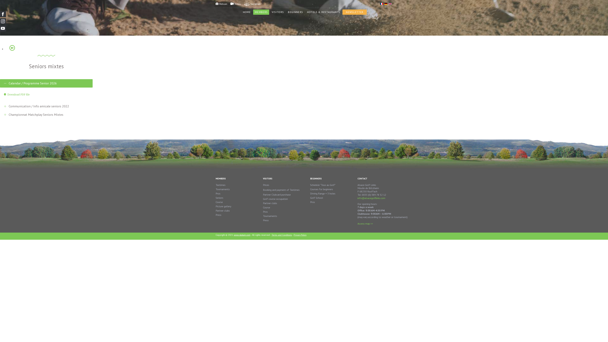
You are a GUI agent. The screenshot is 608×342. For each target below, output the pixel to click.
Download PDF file (18, 94)
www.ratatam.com (242, 235)
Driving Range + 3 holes (322, 193)
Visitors (278, 12)
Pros (218, 193)
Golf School (316, 197)
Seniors (219, 197)
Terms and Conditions (282, 235)
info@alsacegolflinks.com (371, 198)
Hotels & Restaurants (323, 12)
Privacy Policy (300, 235)
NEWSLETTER (354, 12)
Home (247, 12)
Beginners (295, 12)
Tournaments (223, 189)
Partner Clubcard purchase (277, 194)
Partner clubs (223, 210)
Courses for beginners (321, 189)
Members (261, 12)
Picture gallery (223, 206)
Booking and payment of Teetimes (281, 189)
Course (219, 202)
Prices (266, 185)
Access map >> (365, 223)
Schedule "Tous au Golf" (323, 185)
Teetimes (220, 185)
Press (218, 214)
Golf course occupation (275, 198)
